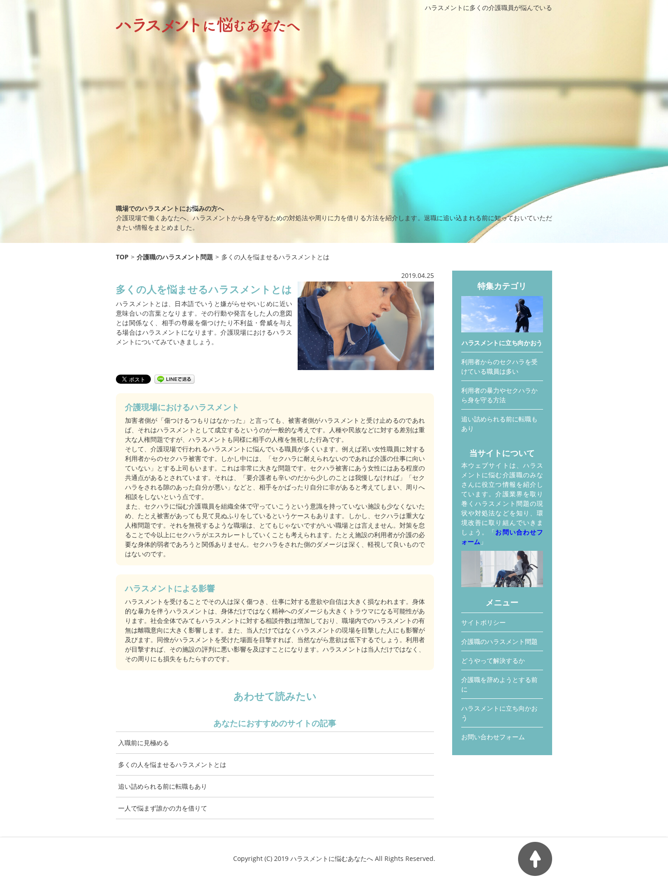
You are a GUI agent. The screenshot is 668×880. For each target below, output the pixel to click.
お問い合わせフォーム (493, 736)
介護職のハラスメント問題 (499, 641)
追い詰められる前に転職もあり (162, 786)
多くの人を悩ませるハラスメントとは (172, 764)
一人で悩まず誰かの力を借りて (162, 808)
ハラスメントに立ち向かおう (502, 342)
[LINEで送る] (174, 378)
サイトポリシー (483, 622)
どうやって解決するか (493, 660)
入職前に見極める (143, 742)
